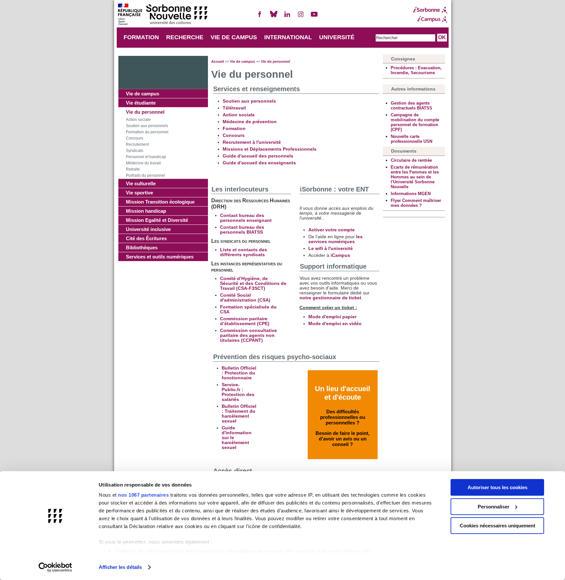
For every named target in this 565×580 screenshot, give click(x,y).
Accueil (217, 61)
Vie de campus (142, 93)
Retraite (133, 169)
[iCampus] (430, 19)
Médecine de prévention (250, 121)
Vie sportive (139, 192)
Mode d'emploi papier (332, 316)
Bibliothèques (142, 247)
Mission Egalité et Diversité (157, 220)
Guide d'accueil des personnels (258, 156)
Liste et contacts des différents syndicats (243, 252)
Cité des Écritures (146, 238)
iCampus (340, 255)
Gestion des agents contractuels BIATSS (411, 105)
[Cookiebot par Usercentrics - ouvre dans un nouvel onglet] (55, 567)
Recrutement (137, 144)
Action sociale (138, 119)
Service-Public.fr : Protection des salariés (238, 392)
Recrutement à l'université (252, 142)
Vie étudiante (141, 103)
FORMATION (141, 37)
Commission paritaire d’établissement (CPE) (244, 321)
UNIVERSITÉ (336, 37)
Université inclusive (148, 229)
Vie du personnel (145, 112)
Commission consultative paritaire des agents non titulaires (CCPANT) (248, 335)
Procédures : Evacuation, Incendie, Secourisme (416, 70)
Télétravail (234, 108)
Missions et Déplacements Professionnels (270, 149)
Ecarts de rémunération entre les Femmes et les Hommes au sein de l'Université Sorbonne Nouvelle (415, 177)
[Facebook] (260, 16)
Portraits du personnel (145, 175)
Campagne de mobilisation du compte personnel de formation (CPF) (415, 122)
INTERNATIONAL (288, 37)
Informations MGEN (411, 193)
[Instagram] (301, 16)
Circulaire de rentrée (411, 160)
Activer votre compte (331, 229)
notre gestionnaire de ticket (330, 297)
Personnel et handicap (146, 157)
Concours (134, 138)
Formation (234, 128)
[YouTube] (314, 16)
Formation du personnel (147, 132)
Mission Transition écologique (160, 202)
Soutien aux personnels (147, 126)
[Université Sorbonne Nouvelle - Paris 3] (162, 14)
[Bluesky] (274, 16)
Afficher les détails (120, 567)
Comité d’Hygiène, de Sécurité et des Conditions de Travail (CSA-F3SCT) (253, 283)
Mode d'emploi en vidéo (335, 323)
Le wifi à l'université (330, 248)
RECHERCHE (184, 37)
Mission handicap (146, 211)
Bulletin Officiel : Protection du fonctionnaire (239, 373)
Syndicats (134, 150)
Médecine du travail (143, 163)
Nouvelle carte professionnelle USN (411, 139)
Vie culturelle (141, 183)
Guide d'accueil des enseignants (259, 162)
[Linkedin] (287, 16)
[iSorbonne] (430, 10)
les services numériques (335, 239)
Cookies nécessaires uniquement (497, 525)
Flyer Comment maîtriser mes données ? (416, 203)
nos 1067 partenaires (143, 495)
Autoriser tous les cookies (497, 487)
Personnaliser (493, 506)
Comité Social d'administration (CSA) (245, 298)
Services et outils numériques (160, 256)
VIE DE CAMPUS (234, 37)
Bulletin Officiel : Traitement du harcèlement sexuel (239, 413)
